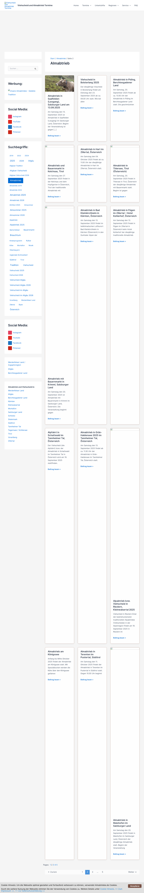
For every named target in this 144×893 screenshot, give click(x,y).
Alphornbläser (15, 230)
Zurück (52, 872)
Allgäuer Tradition (16, 166)
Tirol (22, 260)
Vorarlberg (13, 300)
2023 (19, 156)
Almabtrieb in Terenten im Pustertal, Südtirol (90, 654)
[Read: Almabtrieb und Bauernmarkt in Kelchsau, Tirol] (59, 153)
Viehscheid (28, 265)
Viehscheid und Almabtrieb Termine (35, 5)
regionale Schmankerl (19, 255)
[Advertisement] (72, 27)
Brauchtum (15, 235)
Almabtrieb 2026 (17, 200)
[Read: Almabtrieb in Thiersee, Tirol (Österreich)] (124, 153)
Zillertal (12, 305)
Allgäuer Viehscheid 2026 (19, 175)
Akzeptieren (135, 886)
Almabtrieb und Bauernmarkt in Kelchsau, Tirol (56, 168)
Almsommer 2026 (17, 215)
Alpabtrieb (13, 220)
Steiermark (12, 419)
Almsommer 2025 (18, 210)
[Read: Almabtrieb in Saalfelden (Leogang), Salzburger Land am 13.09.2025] (59, 83)
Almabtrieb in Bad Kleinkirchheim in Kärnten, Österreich (91, 213)
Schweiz (11, 416)
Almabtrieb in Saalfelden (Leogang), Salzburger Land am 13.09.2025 (58, 102)
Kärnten (11, 401)
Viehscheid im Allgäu (19, 290)
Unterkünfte (100, 5)
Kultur (28, 240)
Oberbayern (15, 250)
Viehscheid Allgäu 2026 (20, 285)
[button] (90, 5)
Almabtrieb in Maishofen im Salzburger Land (122, 823)
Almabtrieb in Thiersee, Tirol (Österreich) (121, 168)
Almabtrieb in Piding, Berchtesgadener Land (124, 82)
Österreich (14, 309)
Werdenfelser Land (28, 300)
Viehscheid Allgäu (18, 280)
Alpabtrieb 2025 (17, 225)
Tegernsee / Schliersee (17, 430)
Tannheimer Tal (14, 426)
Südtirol (13, 260)
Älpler (21, 305)
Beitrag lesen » (54, 135)
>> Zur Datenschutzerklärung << (30, 891)
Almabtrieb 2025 (18, 195)
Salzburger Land (15, 412)
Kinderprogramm (16, 241)
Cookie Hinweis (107, 889)
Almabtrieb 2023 (16, 190)
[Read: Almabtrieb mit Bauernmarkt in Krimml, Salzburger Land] (59, 290)
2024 (27, 156)
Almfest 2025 (15, 205)
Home (76, 5)
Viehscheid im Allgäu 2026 (21, 295)
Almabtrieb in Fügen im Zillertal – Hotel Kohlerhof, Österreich (125, 213)
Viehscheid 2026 (16, 275)
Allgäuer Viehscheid (18, 170)
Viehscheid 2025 (17, 270)
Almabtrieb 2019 (16, 186)
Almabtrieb (15, 180)
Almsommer (28, 205)
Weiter (132, 872)
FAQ (136, 5)
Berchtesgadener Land (17, 373)
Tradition (14, 265)
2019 (11, 156)
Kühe (11, 245)
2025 (12, 160)
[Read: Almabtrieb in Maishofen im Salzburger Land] (124, 731)
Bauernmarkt (29, 230)
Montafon (21, 245)
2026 (21, 161)
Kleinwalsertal (14, 405)
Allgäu (31, 161)
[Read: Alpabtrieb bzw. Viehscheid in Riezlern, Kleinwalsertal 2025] (124, 512)
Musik (31, 245)
